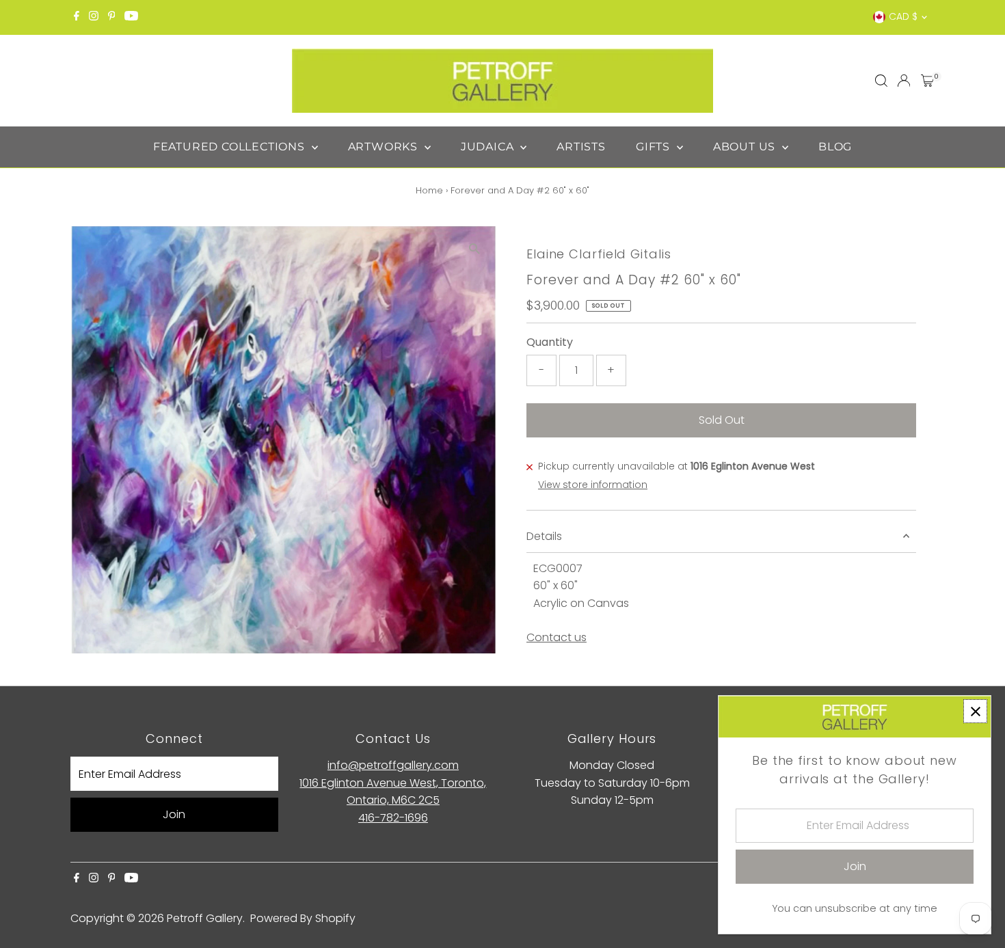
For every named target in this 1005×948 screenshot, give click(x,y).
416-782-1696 (393, 818)
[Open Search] (881, 81)
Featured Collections (230, 146)
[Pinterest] (112, 17)
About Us (746, 146)
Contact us (556, 637)
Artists (581, 146)
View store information (592, 484)
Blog (835, 146)
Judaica (489, 146)
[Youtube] (131, 17)
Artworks (384, 146)
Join (174, 814)
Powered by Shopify (303, 918)
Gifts (654, 146)
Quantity (549, 342)
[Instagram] (93, 17)
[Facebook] (76, 17)
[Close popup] (975, 711)
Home (429, 190)
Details (544, 536)
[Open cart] (927, 81)
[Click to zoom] (474, 248)
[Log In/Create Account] (904, 81)
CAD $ (903, 16)
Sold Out (722, 420)
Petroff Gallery (205, 918)
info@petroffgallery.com (393, 765)
